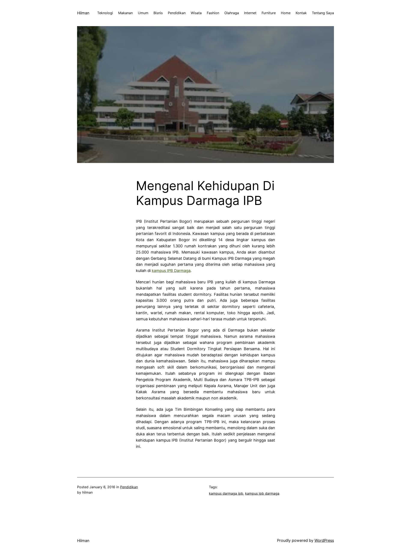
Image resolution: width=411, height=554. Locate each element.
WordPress (324, 540)
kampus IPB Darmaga (171, 270)
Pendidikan (129, 487)
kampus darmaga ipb (226, 493)
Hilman (83, 13)
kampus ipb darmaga (262, 493)
